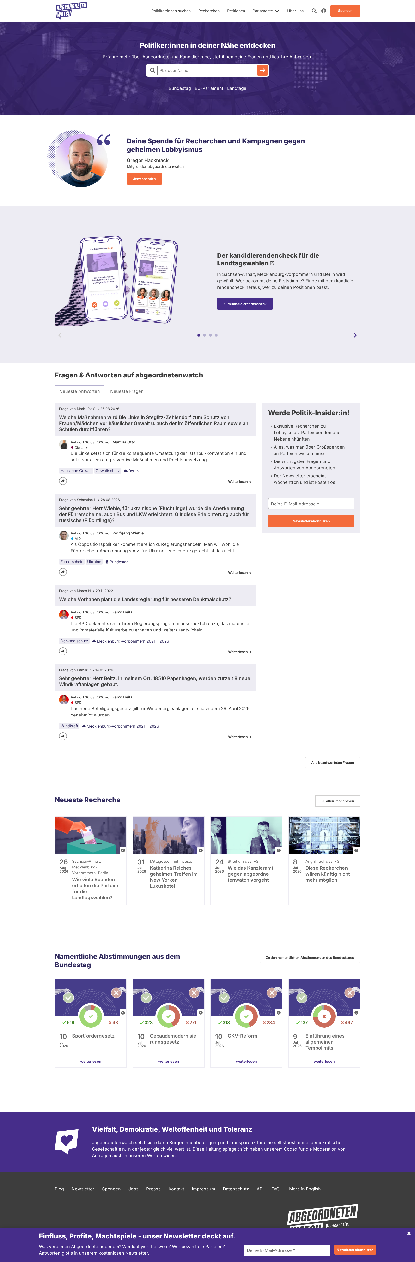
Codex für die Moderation (310, 1149)
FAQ (275, 1188)
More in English (305, 1188)
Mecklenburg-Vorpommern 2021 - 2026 (133, 641)
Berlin (133, 470)
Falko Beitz (122, 612)
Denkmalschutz (74, 640)
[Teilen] (63, 481)
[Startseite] (71, 11)
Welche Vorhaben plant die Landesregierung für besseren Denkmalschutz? (145, 599)
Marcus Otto (123, 442)
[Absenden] (262, 70)
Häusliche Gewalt (76, 470)
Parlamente (263, 10)
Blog (59, 1188)
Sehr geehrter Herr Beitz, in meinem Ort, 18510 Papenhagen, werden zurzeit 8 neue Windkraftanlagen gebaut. (154, 681)
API (260, 1188)
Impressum (203, 1188)
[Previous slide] (60, 335)
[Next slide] (355, 335)
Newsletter (83, 1188)
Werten (154, 1155)
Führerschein (72, 561)
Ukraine (94, 561)
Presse (153, 1188)
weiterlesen (90, 1061)
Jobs (133, 1188)
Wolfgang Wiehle (128, 533)
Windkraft (69, 725)
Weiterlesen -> (240, 481)
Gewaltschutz (108, 470)
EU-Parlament (209, 88)
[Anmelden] (324, 11)
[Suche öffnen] (314, 11)
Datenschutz (236, 1188)
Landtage (236, 88)
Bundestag (180, 88)
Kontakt (176, 1188)
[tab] (79, 391)
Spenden (111, 1188)
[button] (199, 335)
